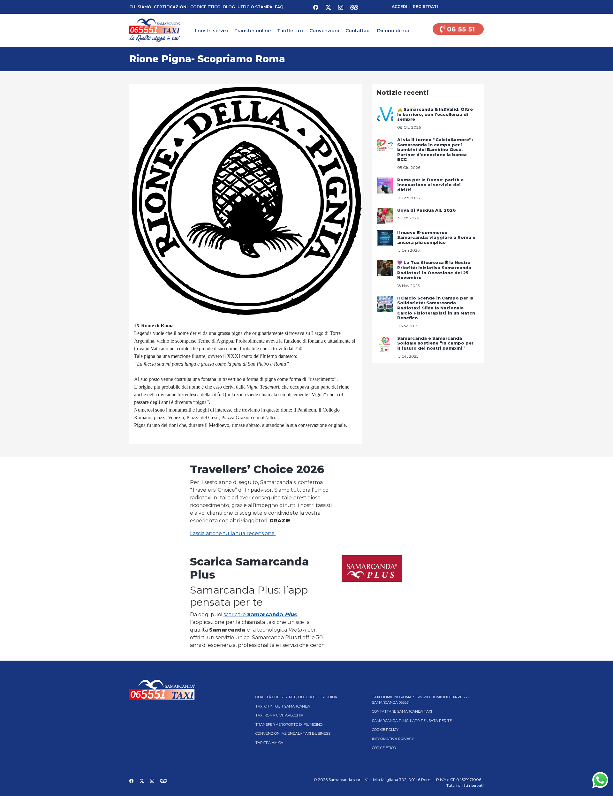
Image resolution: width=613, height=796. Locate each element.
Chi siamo (140, 6)
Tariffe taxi (290, 31)
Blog (229, 6)
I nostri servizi (211, 31)
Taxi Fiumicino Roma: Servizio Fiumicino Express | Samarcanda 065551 (420, 700)
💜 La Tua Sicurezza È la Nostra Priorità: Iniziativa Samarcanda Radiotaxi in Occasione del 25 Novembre (434, 270)
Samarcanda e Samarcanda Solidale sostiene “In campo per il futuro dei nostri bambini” (435, 343)
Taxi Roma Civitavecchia (279, 715)
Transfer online (252, 31)
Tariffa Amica (269, 742)
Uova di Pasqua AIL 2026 (426, 210)
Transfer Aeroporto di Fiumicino (288, 724)
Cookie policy (385, 729)
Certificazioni (171, 6)
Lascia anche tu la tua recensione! (233, 533)
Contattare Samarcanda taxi (402, 711)
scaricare (260, 614)
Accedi (399, 6)
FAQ (279, 6)
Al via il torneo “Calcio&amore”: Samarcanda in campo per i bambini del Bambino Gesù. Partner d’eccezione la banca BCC (435, 149)
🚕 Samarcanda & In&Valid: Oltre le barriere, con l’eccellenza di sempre (435, 114)
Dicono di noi (393, 31)
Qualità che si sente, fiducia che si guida (296, 697)
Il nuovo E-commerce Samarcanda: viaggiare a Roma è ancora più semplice (436, 237)
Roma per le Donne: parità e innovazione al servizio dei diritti (430, 184)
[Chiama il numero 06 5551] (458, 30)
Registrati (425, 6)
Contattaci (358, 31)
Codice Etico (205, 6)
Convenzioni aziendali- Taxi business (292, 733)
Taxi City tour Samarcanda (282, 706)
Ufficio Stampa (255, 6)
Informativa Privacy (393, 739)
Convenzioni (324, 31)
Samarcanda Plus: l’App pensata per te (412, 720)
